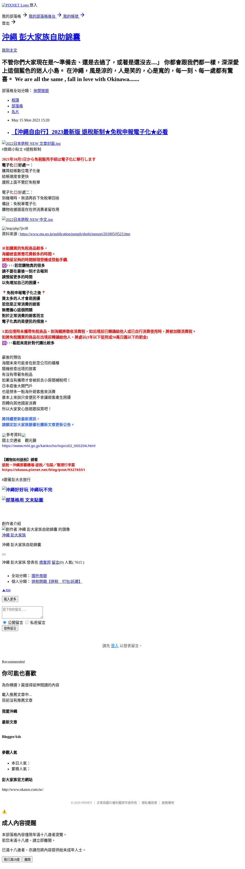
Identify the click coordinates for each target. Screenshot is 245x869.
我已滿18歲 (12, 859)
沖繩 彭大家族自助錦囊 (41, 37)
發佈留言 (10, 628)
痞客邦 (45, 562)
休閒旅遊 (41, 91)
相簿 (15, 100)
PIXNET (86, 802)
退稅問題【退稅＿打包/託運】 (57, 581)
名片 (15, 112)
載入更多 (10, 599)
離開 (27, 859)
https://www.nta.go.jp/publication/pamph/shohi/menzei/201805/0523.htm (74, 234)
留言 (55, 562)
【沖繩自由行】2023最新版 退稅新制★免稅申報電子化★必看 (89, 132)
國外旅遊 (39, 576)
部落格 (17, 106)
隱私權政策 (149, 802)
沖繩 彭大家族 (14, 535)
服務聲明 (168, 802)
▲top (6, 590)
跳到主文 (9, 50)
